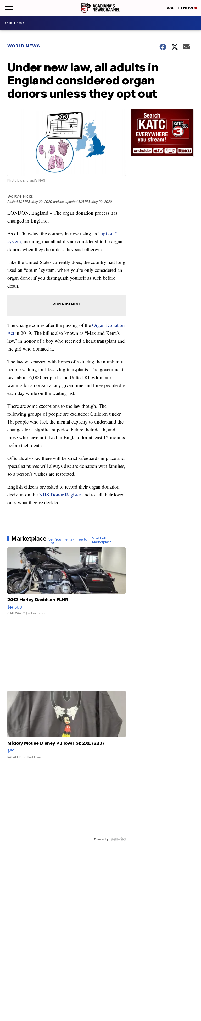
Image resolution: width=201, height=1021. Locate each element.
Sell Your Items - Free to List (67, 541)
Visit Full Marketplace (102, 540)
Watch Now (180, 8)
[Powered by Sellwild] (118, 839)
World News (23, 46)
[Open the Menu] (9, 8)
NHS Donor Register (60, 494)
